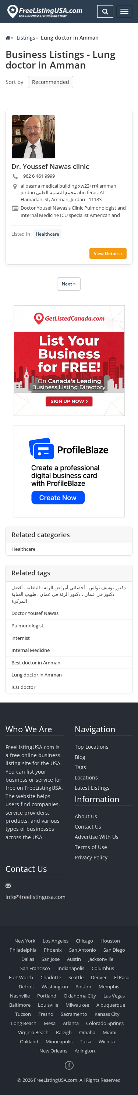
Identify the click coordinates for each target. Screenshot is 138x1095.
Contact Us (88, 826)
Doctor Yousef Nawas (35, 613)
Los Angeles (55, 940)
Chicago (84, 940)
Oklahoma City (80, 995)
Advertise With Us (96, 836)
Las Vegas (114, 995)
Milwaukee (77, 1005)
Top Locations (92, 746)
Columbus (103, 968)
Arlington (85, 1050)
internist (20, 638)
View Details (107, 253)
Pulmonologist (27, 625)
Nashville (20, 995)
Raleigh (64, 1032)
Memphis (109, 986)
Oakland (29, 1041)
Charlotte (50, 977)
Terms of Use (91, 847)
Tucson (23, 1014)
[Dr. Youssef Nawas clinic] (33, 136)
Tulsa (85, 1041)
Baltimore (20, 1005)
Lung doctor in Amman (36, 674)
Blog (80, 756)
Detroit (26, 986)
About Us (86, 816)
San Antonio (82, 950)
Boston (83, 986)
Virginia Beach (33, 1032)
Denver (99, 977)
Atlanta (71, 1023)
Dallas (27, 959)
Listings (26, 37)
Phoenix (53, 950)
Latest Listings (92, 787)
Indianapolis (70, 968)
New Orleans (53, 1050)
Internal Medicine (30, 650)
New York (24, 940)
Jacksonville (100, 959)
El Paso (122, 977)
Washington (55, 986)
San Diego (114, 950)
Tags (80, 767)
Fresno (45, 1014)
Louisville (48, 1005)
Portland (46, 995)
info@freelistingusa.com (36, 896)
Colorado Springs (105, 1023)
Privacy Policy (91, 857)
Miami (109, 1032)
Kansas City (107, 1014)
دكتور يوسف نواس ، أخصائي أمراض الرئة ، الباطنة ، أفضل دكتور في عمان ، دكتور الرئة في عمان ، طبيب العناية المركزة (68, 594)
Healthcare (47, 234)
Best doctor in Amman (35, 662)
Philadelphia (23, 950)
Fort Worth (21, 977)
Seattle (76, 977)
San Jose (51, 959)
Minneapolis (59, 1041)
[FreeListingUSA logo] (44, 11)
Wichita (107, 1041)
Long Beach (23, 1023)
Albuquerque (110, 1005)
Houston (110, 940)
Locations (86, 777)
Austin (74, 959)
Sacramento (74, 1014)
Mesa (50, 1023)
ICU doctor (23, 687)
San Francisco (35, 968)
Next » (69, 284)
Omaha (87, 1032)
